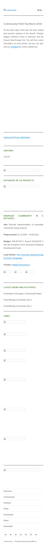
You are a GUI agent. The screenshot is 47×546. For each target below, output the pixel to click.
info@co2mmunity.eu (21, 265)
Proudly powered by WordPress (26, 541)
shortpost (15, 47)
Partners (7, 503)
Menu (39, 10)
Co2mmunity (9, 497)
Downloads (8, 515)
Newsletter (8, 526)
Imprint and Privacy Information (17, 137)
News (6, 520)
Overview (8, 491)
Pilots (6, 509)
